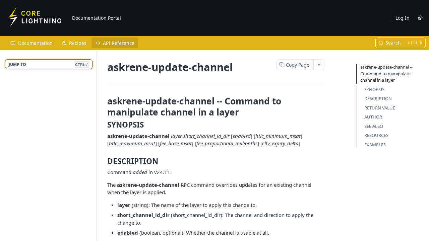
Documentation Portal (96, 18)
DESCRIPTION (378, 98)
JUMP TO (48, 64)
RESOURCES (376, 135)
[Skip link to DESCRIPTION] (103, 161)
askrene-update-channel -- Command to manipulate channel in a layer (386, 73)
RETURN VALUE (379, 108)
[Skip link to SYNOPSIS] (103, 124)
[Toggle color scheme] (420, 17)
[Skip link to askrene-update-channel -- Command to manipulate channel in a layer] (103, 106)
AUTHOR (373, 117)
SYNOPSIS (374, 89)
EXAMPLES (375, 145)
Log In (402, 18)
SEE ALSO (373, 126)
